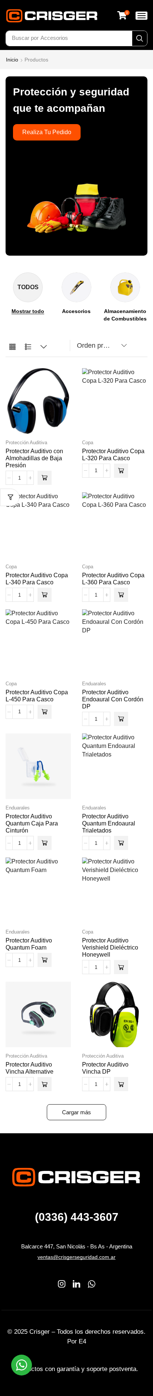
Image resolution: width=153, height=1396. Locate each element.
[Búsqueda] (139, 38)
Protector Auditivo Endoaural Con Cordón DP (112, 699)
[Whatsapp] (91, 1284)
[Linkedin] (76, 1284)
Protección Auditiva (26, 442)
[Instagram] (61, 1284)
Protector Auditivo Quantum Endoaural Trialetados (108, 823)
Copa (87, 442)
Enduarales (94, 683)
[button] (123, 15)
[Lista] (28, 347)
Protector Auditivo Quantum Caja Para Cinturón (32, 823)
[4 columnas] (12, 347)
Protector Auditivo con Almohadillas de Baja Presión (34, 458)
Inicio (12, 60)
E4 (82, 1341)
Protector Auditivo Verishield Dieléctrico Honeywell (110, 947)
